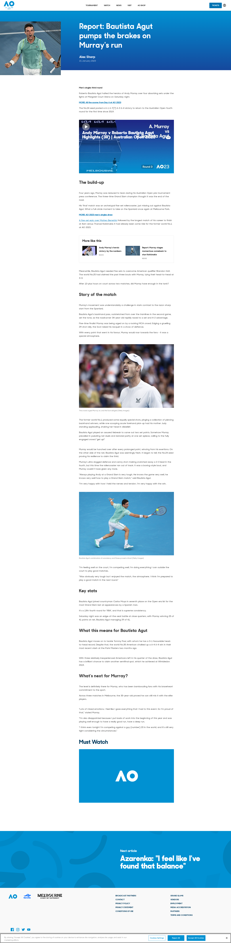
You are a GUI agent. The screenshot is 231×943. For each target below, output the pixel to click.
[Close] (227, 938)
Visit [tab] (130, 5)
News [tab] (118, 5)
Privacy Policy (123, 903)
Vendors (174, 899)
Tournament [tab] (92, 5)
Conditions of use (124, 911)
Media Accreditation (180, 907)
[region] (115, 938)
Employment (176, 903)
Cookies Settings (157, 938)
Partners (174, 911)
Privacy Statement (124, 907)
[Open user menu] (224, 5)
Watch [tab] (107, 5)
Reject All (176, 938)
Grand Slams (176, 895)
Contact (120, 899)
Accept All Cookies (196, 938)
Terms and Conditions (181, 915)
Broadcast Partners (126, 895)
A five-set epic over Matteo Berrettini (98, 220)
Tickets (215, 5)
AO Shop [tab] (141, 5)
